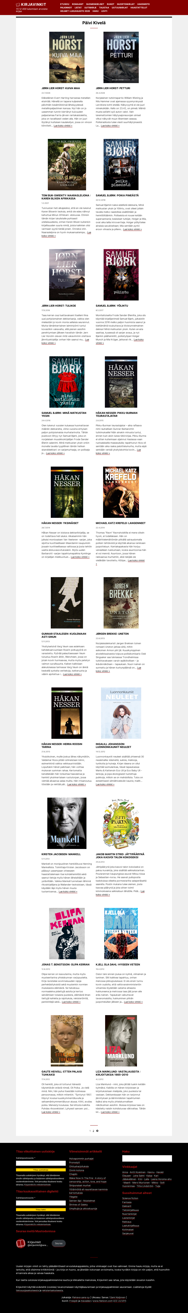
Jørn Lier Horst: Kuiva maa (61, 88)
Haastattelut (139, 7)
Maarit (127, 1182)
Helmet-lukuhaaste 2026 (75, 11)
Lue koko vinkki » (63, 125)
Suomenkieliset (95, 4)
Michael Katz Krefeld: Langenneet (121, 523)
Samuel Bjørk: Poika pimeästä (117, 195)
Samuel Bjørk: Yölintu (112, 305)
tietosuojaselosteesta (27, 1290)
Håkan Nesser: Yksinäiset (60, 523)
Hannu (150, 1172)
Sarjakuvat (128, 1233)
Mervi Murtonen (141, 1182)
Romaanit (78, 4)
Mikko (155, 1182)
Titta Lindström (145, 1186)
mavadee (86, 1301)
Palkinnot (66, 7)
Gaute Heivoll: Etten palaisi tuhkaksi (62, 1073)
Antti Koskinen (138, 1172)
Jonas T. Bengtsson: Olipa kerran (66, 964)
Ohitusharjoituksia (79, 1166)
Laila (146, 1179)
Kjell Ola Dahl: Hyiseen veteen (118, 964)
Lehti (104, 11)
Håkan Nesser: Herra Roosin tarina (62, 746)
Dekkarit (126, 1206)
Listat (78, 7)
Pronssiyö (74, 1162)
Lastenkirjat (128, 1218)
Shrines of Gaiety (78, 1204)
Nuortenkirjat (126, 4)
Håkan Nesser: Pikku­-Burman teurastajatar (116, 414)
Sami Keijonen (117, 1297)
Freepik (73, 1301)
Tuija (157, 1186)
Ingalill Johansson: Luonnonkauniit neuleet (113, 746)
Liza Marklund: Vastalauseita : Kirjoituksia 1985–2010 (118, 1073)
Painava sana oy (81, 1297)
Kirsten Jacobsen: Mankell (61, 854)
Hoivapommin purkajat (81, 1158)
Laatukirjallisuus (130, 1225)
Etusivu (64, 4)
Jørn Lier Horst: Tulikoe (59, 305)
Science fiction (130, 1198)
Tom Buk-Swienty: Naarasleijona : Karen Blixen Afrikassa (66, 197)
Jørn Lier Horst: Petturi (113, 88)
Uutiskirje (90, 7)
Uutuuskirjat (120, 7)
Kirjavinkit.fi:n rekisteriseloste (37, 1185)
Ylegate (73, 1196)
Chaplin (73, 1174)
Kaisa (149, 1175)
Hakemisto (143, 4)
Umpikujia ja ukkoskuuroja (83, 1208)
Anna (125, 1172)
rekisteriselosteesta (52, 1290)
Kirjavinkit (33, 4)
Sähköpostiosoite (25, 1158)
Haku (96, 11)
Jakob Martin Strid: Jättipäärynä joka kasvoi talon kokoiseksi (120, 856)
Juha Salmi (139, 1175)
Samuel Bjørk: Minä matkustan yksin (64, 414)
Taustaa (104, 7)
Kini (140, 1179)
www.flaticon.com (103, 1301)
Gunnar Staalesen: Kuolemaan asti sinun (64, 635)
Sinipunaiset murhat (80, 1185)
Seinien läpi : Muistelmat (82, 1200)
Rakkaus (126, 1221)
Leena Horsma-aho (161, 1179)
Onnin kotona (76, 1170)
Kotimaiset (128, 1229)
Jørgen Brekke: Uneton (112, 633)
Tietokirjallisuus (130, 1210)
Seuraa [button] (58, 1243)
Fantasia (126, 1202)
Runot (110, 4)
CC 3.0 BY (119, 1301)
